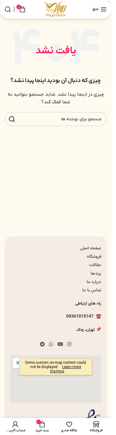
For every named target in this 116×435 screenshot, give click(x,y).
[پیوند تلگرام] (42, 344)
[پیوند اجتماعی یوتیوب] (60, 344)
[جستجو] (8, 9)
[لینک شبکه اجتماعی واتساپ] (51, 344)
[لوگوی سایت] (55, 9)
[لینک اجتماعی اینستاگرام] (69, 344)
